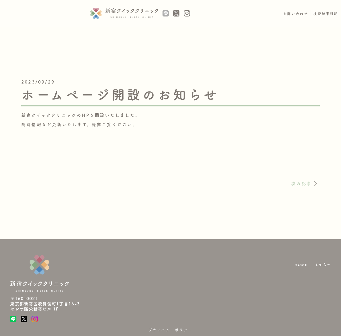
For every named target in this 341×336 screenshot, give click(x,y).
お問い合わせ (295, 13)
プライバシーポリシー (170, 330)
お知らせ (323, 264)
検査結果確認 (325, 13)
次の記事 (301, 183)
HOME (301, 264)
